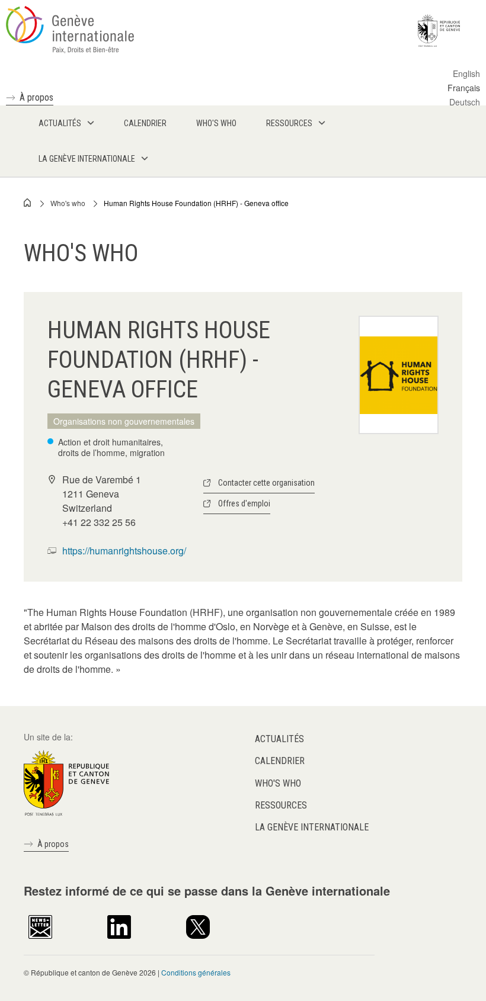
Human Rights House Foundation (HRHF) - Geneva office (196, 203)
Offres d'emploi (244, 503)
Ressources (281, 805)
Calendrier (280, 760)
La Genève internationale (312, 827)
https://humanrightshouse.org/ (124, 550)
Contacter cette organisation (266, 482)
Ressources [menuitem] (289, 123)
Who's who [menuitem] (216, 123)
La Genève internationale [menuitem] (87, 158)
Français (463, 88)
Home (28, 202)
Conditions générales (196, 972)
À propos (36, 97)
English (466, 73)
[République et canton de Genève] (66, 782)
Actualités (279, 739)
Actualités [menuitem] (60, 123)
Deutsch (464, 102)
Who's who (67, 203)
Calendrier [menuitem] (145, 123)
